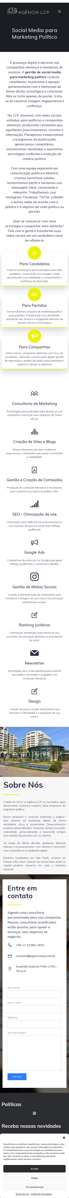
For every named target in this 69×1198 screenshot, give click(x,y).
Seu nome (14, 987)
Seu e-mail (14, 1002)
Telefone (13, 1017)
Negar (34, 1177)
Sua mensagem (17, 1032)
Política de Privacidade (41, 1194)
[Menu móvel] (59, 11)
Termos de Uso (22, 1194)
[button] (64, 1137)
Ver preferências (35, 1187)
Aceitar (34, 1168)
